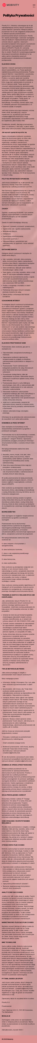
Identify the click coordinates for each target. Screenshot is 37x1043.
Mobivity (10, 1039)
